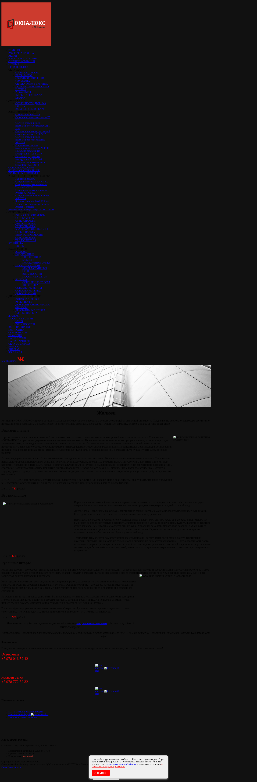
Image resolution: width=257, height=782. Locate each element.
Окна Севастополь (11, 767)
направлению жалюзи (92, 623)
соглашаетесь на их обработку (120, 764)
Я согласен (100, 772)
